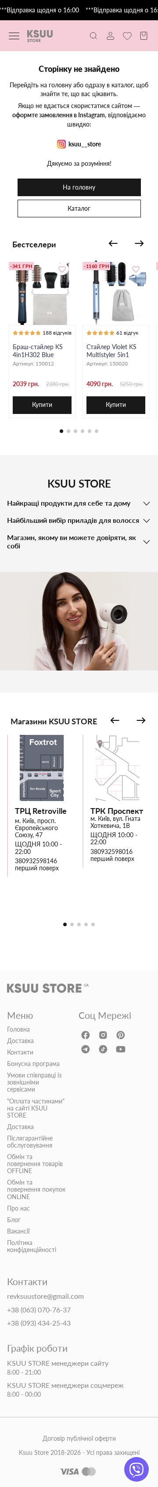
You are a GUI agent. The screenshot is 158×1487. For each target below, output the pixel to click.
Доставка (20, 1040)
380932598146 (36, 861)
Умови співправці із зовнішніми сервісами (34, 1082)
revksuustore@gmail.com (45, 1296)
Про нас (18, 1208)
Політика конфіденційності (31, 1246)
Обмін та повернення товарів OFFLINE (35, 1163)
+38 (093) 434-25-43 (39, 1323)
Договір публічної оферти (79, 1438)
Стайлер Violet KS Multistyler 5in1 (111, 350)
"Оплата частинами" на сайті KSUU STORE (36, 1108)
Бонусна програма (33, 1063)
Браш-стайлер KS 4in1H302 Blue (38, 350)
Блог (14, 1219)
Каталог (79, 208)
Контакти (20, 1052)
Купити (42, 404)
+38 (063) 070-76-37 (39, 1310)
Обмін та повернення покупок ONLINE (36, 1189)
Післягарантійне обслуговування (30, 1142)
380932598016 (111, 851)
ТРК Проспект (116, 811)
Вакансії (18, 1231)
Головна (18, 1029)
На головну (79, 187)
